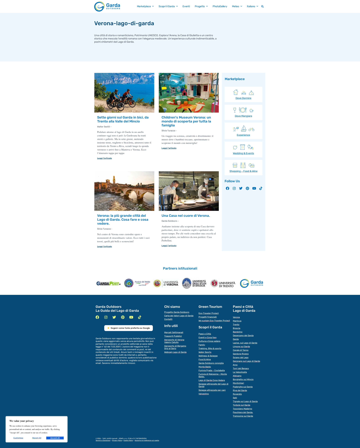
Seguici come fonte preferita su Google (130, 328)
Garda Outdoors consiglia (211, 363)
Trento (236, 324)
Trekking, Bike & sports (210, 348)
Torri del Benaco (241, 368)
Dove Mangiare (243, 116)
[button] (262, 6)
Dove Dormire (243, 98)
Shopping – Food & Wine (243, 171)
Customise (18, 438)
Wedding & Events (243, 153)
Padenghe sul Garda (243, 387)
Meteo (235, 6)
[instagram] (106, 317)
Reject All (36, 438)
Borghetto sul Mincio (243, 379)
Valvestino (204, 394)
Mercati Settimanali (173, 332)
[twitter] (114, 317)
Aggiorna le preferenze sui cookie (147, 440)
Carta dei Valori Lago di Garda (178, 315)
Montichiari (238, 383)
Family (202, 345)
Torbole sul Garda (241, 405)
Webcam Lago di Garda (175, 352)
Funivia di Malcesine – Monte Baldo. (213, 375)
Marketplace (144, 6)
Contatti (168, 319)
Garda (236, 339)
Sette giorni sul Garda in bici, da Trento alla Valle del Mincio (123, 119)
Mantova (237, 321)
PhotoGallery (220, 6)
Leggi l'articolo (104, 158)
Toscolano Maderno (242, 408)
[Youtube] (254, 188)
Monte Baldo (205, 367)
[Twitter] (240, 188)
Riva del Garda (240, 390)
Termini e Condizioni (103, 440)
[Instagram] (234, 188)
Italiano (251, 6)
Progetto (200, 6)
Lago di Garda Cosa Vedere (212, 380)
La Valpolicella (240, 372)
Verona (236, 317)
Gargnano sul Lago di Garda (246, 361)
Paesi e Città (205, 334)
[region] (37, 429)
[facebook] (97, 317)
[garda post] (108, 283)
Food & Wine (205, 359)
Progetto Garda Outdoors (176, 312)
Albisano (237, 376)
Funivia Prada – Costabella (212, 370)
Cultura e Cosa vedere (209, 341)
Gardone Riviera (240, 354)
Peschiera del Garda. (243, 412)
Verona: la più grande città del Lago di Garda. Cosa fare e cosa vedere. (122, 219)
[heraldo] (137, 283)
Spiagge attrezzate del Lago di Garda (213, 385)
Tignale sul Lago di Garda (245, 401)
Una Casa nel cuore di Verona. (186, 216)
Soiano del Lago (240, 357)
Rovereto (237, 394)
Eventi (186, 6)
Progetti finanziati (208, 317)
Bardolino (237, 332)
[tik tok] (139, 317)
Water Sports (205, 352)
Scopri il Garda (167, 6)
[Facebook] (227, 188)
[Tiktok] (260, 188)
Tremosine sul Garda (243, 416)
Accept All (55, 438)
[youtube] (131, 317)
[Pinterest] (247, 188)
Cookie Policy (128, 440)
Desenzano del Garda (243, 335)
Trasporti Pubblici (173, 336)
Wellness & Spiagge (208, 356)
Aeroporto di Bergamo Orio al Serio (175, 347)
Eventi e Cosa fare (207, 337)
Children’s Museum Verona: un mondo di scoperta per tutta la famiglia (186, 121)
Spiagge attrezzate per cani (212, 390)
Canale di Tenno (240, 350)
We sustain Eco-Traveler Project (214, 320)
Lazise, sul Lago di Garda (245, 343)
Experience (243, 135)
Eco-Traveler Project (209, 313)
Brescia (236, 328)
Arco (235, 365)
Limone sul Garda (241, 346)
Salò (235, 397)
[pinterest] (122, 317)
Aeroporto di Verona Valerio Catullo (174, 341)
